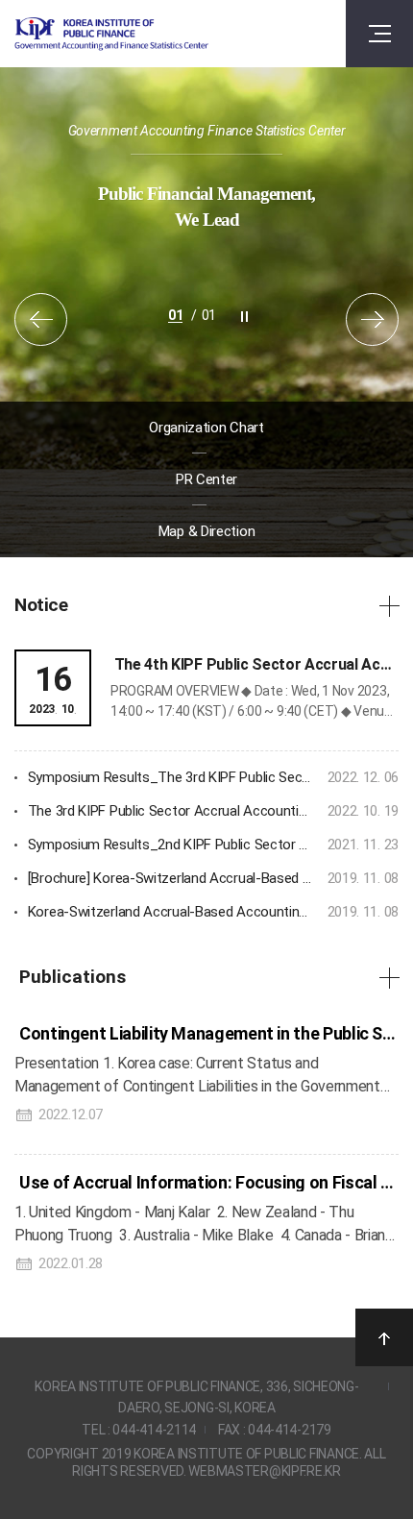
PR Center (206, 479)
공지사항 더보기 (389, 605)
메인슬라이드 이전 (40, 319)
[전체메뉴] (379, 33)
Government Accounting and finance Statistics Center (111, 34)
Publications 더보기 (389, 977)
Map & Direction (206, 531)
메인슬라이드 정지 (244, 316)
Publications (72, 978)
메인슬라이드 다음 (372, 319)
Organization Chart (206, 427)
